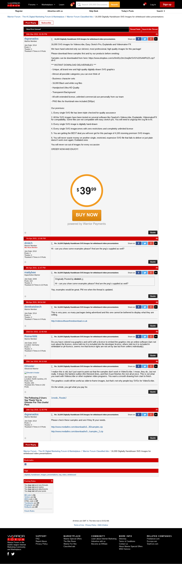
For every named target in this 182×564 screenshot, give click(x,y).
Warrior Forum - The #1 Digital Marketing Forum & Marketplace (35, 17)
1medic (54, 398)
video (64, 475)
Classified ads (69, 546)
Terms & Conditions (127, 541)
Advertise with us (55, 11)
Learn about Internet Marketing (103, 539)
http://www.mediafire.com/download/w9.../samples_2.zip (77, 431)
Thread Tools (135, 29)
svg (60, 475)
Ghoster (29, 366)
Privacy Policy (90, 525)
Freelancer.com (153, 539)
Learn (62, 4)
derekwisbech (33, 306)
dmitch (28, 243)
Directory (122, 539)
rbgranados (31, 38)
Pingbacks (28, 505)
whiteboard (71, 475)
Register (19, 11)
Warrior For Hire (70, 544)
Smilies (27, 497)
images (43, 475)
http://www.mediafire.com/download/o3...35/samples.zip (77, 427)
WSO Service (124, 549)
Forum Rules (29, 511)
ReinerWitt (30, 336)
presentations (52, 475)
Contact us (123, 544)
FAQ (37, 539)
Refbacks (28, 507)
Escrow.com (152, 541)
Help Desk (93, 11)
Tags (26, 471)
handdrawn (35, 475)
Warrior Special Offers (73, 539)
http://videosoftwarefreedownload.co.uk (69, 321)
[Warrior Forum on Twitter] (13, 554)
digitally (27, 475)
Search (114, 4)
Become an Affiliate (99, 544)
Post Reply (31, 23)
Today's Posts (127, 11)
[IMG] (26, 499)
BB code (27, 495)
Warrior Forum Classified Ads (80, 17)
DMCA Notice (103, 525)
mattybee (30, 272)
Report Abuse (41, 541)
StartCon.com (152, 544)
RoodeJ (62, 398)
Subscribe (46, 23)
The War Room (70, 541)
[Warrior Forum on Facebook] (8, 553)
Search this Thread (150, 29)
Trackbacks (28, 503)
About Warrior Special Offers (131, 546)
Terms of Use (79, 525)
